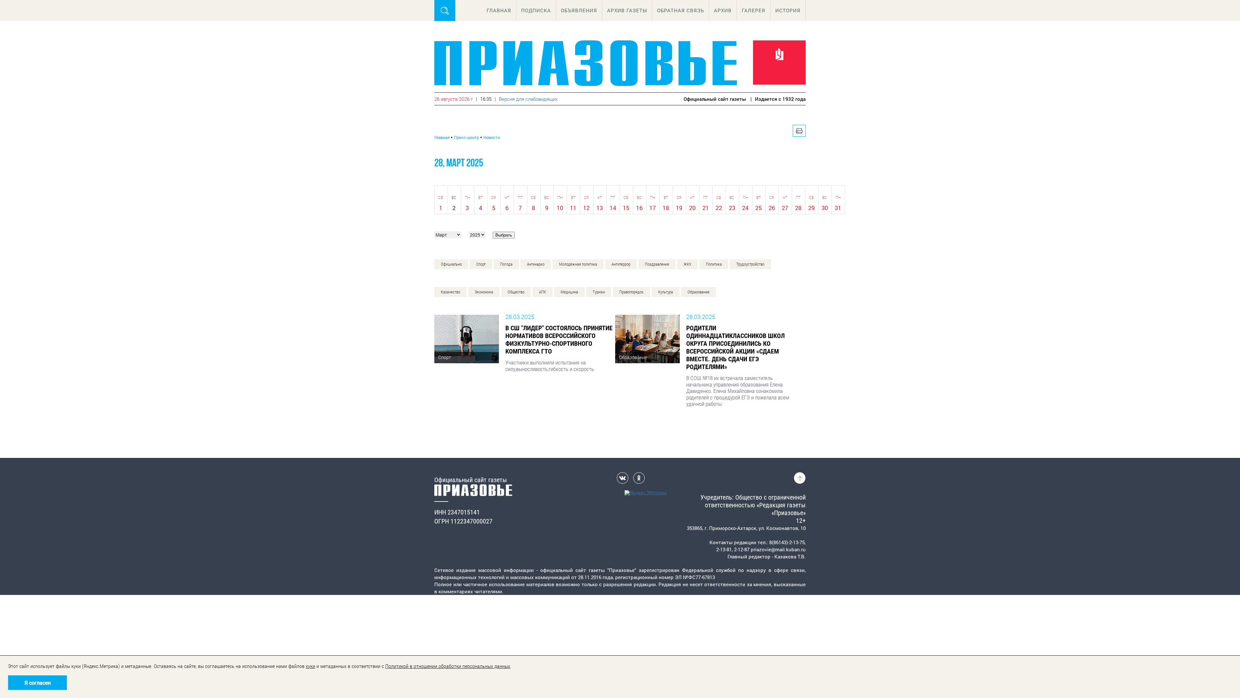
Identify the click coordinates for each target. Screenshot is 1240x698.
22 (719, 208)
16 (639, 208)
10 (560, 208)
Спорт (481, 264)
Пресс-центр (466, 137)
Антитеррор (621, 264)
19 (679, 208)
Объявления (579, 10)
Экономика (484, 292)
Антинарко (535, 264)
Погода (506, 264)
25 (758, 208)
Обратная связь (680, 10)
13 (599, 208)
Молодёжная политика (578, 264)
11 (573, 208)
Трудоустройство (750, 264)
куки (310, 666)
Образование (698, 292)
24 (745, 208)
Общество (516, 292)
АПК (542, 292)
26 (772, 208)
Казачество (450, 292)
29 (811, 208)
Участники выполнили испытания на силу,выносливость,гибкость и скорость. (550, 365)
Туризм (599, 292)
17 (652, 208)
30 (825, 208)
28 (798, 208)
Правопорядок (631, 292)
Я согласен (38, 682)
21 (705, 208)
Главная (499, 10)
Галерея (753, 10)
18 (666, 208)
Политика (714, 264)
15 (626, 208)
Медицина (569, 292)
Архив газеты (627, 10)
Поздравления (657, 264)
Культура (665, 292)
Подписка (536, 10)
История (788, 10)
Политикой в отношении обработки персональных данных (447, 666)
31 (838, 208)
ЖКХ (687, 264)
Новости (491, 137)
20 (692, 208)
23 (732, 208)
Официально (451, 264)
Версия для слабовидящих (528, 99)
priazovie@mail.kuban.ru (778, 549)
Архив (723, 10)
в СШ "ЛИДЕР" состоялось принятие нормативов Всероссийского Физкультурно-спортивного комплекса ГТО (559, 339)
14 (613, 208)
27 (785, 208)
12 (586, 208)
